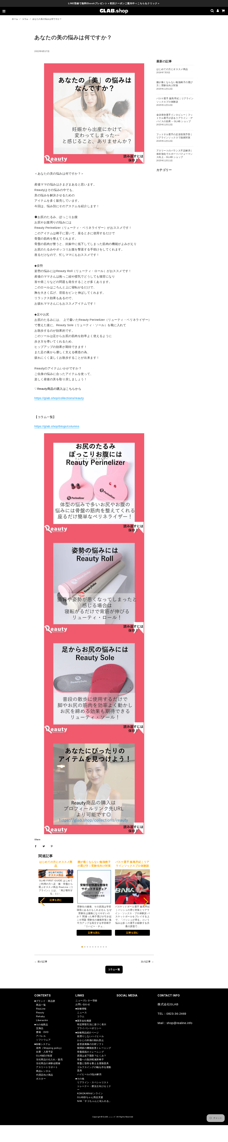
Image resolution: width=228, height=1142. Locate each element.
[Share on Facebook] (35, 846)
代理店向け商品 (44, 1074)
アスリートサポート (47, 1067)
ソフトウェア (43, 1039)
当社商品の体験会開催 (48, 1063)
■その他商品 (41, 1024)
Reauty (40, 1012)
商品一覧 (41, 1004)
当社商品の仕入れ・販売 (49, 1059)
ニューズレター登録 (86, 1000)
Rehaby (40, 1016)
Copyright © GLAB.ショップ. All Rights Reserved (112, 1117)
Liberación (42, 1020)
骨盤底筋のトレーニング (90, 1051)
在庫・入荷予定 (44, 1051)
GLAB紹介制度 (44, 1055)
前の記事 (42, 961)
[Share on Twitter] (43, 846)
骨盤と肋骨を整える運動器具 (93, 1063)
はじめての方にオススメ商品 (172, 69)
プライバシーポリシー (89, 1028)
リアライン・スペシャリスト (93, 1082)
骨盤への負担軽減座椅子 (90, 1059)
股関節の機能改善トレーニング (94, 1048)
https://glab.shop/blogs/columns (56, 426)
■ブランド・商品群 (44, 1001)
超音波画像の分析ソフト (90, 1044)
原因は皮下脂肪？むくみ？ (91, 1055)
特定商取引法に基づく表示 (91, 1024)
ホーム (15, 19)
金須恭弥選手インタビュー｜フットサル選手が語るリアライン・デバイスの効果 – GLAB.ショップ (174, 118)
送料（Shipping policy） (49, 1048)
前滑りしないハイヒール (90, 1036)
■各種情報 (81, 1008)
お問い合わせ (82, 1004)
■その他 (79, 1078)
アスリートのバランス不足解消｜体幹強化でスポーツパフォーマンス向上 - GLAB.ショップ (174, 153)
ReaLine (41, 1008)
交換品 (39, 1028)
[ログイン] (217, 11)
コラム (25, 19)
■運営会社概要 (83, 1020)
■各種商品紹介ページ (87, 1032)
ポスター (41, 1078)
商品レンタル (43, 1071)
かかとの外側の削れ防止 (90, 1040)
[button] (146, 901)
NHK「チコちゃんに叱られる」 (94, 1101)
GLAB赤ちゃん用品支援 (90, 1097)
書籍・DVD (42, 1032)
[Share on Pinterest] (51, 846)
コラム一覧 (114, 969)
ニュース (82, 1012)
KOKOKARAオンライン (90, 1093)
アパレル (41, 1036)
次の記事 (146, 961)
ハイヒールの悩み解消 (89, 1074)
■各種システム (42, 1044)
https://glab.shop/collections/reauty (59, 398)
